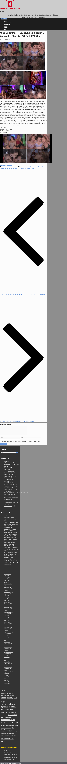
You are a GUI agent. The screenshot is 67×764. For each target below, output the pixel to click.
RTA (5, 29)
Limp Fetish (7, 479)
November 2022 (8, 648)
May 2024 (6, 618)
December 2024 (8, 607)
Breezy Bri (21, 166)
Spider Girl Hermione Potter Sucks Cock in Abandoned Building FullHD (11, 524)
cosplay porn (12, 698)
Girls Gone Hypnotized (14, 701)
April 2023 (6, 640)
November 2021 (8, 668)
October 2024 (7, 610)
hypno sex (14, 704)
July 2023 (6, 635)
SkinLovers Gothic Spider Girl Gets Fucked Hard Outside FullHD (10, 554)
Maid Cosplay (7, 481)
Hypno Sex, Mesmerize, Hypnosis (9, 166)
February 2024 (8, 623)
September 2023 (8, 632)
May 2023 (6, 638)
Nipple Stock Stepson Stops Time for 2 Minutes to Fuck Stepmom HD (11, 562)
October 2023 (7, 630)
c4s (7, 695)
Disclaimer (7, 24)
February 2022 (8, 663)
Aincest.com (7, 754)
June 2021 (6, 677)
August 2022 (7, 653)
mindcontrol (6, 720)
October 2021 (7, 670)
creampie (4, 700)
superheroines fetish (10, 735)
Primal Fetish (14, 725)
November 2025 (8, 589)
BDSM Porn (7, 468)
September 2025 (8, 592)
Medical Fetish (8, 482)
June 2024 (7, 617)
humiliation (7, 704)
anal (7, 693)
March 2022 (7, 662)
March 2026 (7, 582)
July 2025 (6, 595)
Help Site (6, 27)
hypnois (2, 11)
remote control (6, 728)
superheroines (3, 733)
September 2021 (8, 672)
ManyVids (10, 712)
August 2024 (7, 613)
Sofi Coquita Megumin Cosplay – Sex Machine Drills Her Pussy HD (10, 544)
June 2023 (7, 637)
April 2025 (6, 600)
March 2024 (7, 622)
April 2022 (6, 660)
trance (32, 168)
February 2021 (7, 683)
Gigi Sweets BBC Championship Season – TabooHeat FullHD (10, 529)
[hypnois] (10, 9)
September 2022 (8, 652)
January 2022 (7, 665)
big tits (13, 693)
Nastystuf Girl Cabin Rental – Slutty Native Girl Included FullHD (11, 549)
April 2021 (6, 680)
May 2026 (6, 579)
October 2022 (7, 650)
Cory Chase (11, 695)
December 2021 (8, 667)
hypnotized (38, 166)
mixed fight (7, 722)
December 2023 (8, 627)
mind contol (17, 168)
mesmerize (11, 168)
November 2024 (8, 608)
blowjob (3, 695)
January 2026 (7, 585)
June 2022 (6, 657)
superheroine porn (6, 731)
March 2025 (7, 602)
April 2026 (6, 580)
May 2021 (6, 678)
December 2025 (8, 587)
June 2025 (6, 597)
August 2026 (7, 574)
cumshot (8, 699)
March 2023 (7, 642)
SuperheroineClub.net (9, 757)
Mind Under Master (25, 168)
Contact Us (7, 23)
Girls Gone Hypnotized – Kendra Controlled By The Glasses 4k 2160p (17, 421)
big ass (10, 693)
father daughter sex (29, 166)
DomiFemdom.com (9, 750)
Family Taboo (7, 471)
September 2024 (8, 612)
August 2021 (7, 673)
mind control (6, 717)
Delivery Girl (7, 469)
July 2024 (6, 615)
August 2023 (7, 633)
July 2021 (6, 675)
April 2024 (6, 620)
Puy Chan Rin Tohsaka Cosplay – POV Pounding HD (10, 539)
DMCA (5, 26)
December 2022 (8, 647)
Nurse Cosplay (8, 487)
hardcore (2, 704)
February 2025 (8, 604)
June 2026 (7, 577)
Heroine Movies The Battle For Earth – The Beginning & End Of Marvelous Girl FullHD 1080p (22, 294)
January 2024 (7, 625)
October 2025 (7, 590)
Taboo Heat (13, 736)
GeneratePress (17, 763)
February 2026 (8, 584)
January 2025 (7, 605)
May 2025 (6, 599)
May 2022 (6, 658)
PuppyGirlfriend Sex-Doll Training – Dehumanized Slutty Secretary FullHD (10, 534)
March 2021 (7, 682)
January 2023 (7, 645)
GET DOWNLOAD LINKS (6, 165)
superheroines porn (6, 736)
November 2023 (8, 628)
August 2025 (7, 594)
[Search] (17, 452)
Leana (6, 168)
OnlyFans (8, 725)
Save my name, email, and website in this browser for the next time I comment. (21, 441)
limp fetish (7, 709)
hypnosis (4, 707)
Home (5, 21)
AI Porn (6, 461)
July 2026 (6, 575)
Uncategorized (8, 506)
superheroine (9, 730)
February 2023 (8, 643)
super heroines (14, 731)
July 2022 (6, 655)
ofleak (10, 722)
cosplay (4, 698)
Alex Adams (3, 693)
